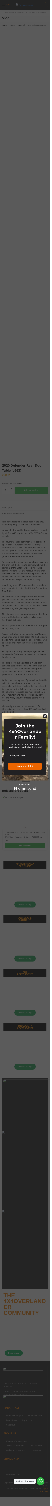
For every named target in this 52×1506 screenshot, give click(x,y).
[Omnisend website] (25, 787)
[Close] (45, 716)
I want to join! (25, 766)
